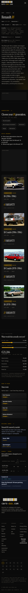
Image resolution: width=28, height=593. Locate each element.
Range (4, 128)
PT (10, 566)
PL (14, 566)
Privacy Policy (23, 526)
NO (6, 569)
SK (21, 566)
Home (3, 12)
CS (17, 566)
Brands (3, 533)
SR (3, 566)
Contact (13, 529)
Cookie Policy (23, 531)
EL (14, 569)
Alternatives (12, 128)
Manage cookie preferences (23, 541)
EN (3, 562)
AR (3, 572)
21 (21, 37)
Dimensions (21, 124)
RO (6, 562)
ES (17, 562)
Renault (8, 12)
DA (21, 569)
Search (3, 536)
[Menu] (25, 3)
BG (17, 569)
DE (10, 562)
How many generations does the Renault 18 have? (12, 137)
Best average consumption (9, 124)
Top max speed (6, 120)
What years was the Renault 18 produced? (11, 141)
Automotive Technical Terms (4, 550)
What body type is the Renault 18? (13, 144)
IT (21, 562)
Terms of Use (23, 529)
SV (10, 569)
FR (14, 562)
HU (3, 569)
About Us (13, 526)
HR (6, 566)
